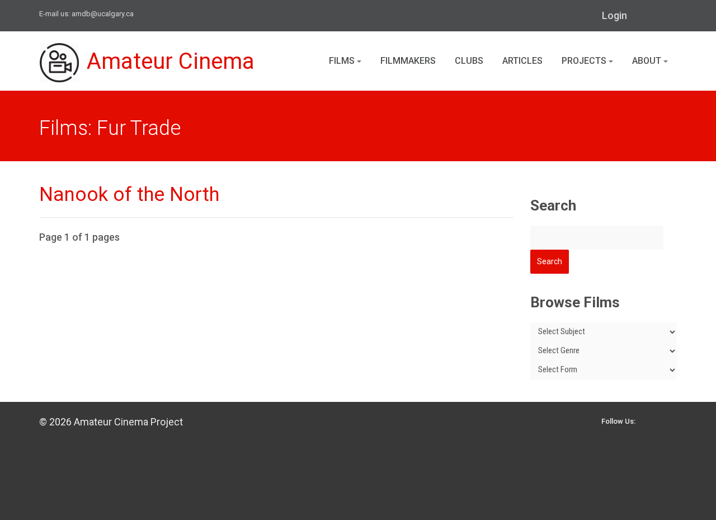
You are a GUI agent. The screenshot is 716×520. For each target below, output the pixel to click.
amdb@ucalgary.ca (103, 14)
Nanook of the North (129, 194)
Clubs (469, 60)
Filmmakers (408, 60)
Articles (522, 60)
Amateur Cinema (171, 61)
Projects (585, 60)
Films (343, 60)
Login (614, 15)
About (647, 60)
